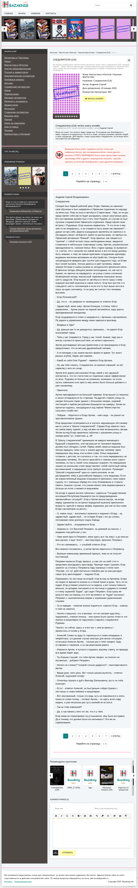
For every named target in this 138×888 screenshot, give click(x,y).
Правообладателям (23, 881)
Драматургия (11, 105)
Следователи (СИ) (103, 53)
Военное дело (11, 116)
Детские (8, 83)
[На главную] (15, 5)
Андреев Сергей (98, 84)
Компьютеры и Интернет (17, 134)
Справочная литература (17, 87)
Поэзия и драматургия (16, 72)
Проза (7, 61)
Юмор (7, 90)
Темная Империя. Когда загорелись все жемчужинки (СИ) (25, 229)
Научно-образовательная (17, 68)
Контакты (51, 13)
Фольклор (9, 108)
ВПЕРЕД (116, 174)
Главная (8, 13)
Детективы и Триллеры (16, 58)
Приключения (11, 94)
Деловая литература (15, 97)
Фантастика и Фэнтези (100, 74)
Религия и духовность (16, 101)
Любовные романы (14, 79)
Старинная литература (16, 112)
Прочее (8, 119)
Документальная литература (19, 76)
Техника (8, 130)
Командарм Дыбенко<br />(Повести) (26, 211)
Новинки (35, 13)
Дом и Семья (11, 127)
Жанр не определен (14, 123)
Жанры (21, 13)
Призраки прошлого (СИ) (21, 242)
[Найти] (131, 5)
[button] (55, 815)
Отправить (67, 853)
